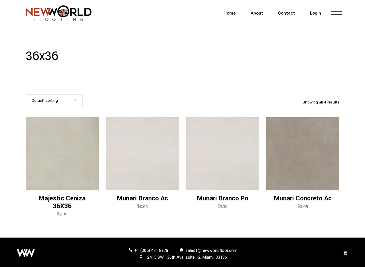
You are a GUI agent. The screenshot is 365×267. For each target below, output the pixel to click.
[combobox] (54, 100)
